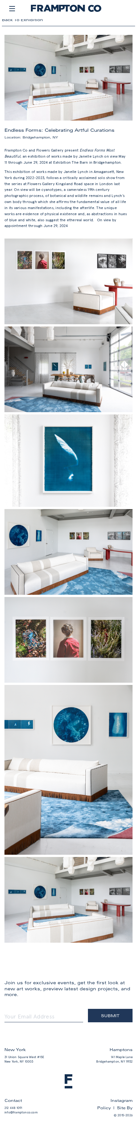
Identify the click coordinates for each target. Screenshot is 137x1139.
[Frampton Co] (66, 10)
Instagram (122, 1100)
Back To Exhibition (22, 19)
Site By (125, 1107)
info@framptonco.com (21, 1112)
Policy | (107, 1107)
